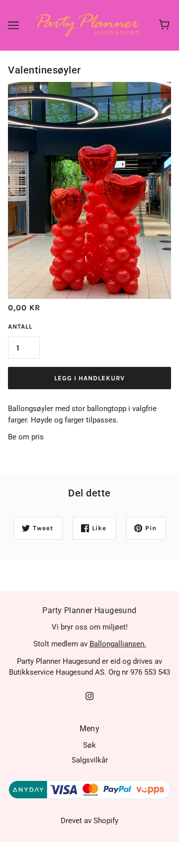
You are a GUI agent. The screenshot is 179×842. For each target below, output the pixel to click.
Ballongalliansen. (118, 643)
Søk (89, 745)
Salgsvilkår (90, 760)
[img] (89, 695)
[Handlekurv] (166, 25)
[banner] (87, 24)
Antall (20, 326)
